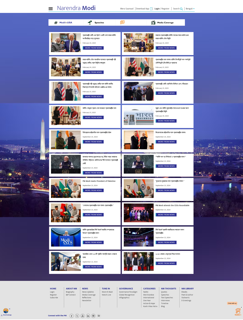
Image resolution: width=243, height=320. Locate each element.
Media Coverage (165, 23)
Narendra (76, 8)
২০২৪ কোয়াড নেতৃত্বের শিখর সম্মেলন (168, 254)
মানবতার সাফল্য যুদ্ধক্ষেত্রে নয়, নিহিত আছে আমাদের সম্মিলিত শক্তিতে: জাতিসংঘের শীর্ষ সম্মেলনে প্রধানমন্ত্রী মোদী (100, 160)
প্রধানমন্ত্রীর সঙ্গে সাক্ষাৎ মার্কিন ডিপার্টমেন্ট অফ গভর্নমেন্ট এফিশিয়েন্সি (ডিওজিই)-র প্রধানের (173, 61)
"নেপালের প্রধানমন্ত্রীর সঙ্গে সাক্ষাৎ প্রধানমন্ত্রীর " (98, 205)
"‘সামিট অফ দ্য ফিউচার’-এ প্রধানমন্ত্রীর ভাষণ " (171, 156)
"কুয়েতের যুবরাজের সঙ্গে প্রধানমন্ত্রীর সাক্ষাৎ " (170, 181)
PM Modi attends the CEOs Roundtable (172, 205)
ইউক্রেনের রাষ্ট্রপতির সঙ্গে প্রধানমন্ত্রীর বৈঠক (97, 132)
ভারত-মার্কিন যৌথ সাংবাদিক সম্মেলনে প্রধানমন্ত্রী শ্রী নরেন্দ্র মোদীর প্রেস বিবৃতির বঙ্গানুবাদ (99, 61)
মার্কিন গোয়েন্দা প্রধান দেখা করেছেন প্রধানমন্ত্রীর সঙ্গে (99, 108)
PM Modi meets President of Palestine (99, 181)
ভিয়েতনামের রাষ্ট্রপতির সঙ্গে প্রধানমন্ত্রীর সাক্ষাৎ (171, 132)
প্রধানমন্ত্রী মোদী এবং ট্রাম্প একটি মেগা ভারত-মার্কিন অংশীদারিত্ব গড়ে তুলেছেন (99, 37)
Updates (130, 23)
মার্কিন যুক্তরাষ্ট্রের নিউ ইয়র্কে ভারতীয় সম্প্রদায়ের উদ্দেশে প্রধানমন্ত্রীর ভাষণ (98, 231)
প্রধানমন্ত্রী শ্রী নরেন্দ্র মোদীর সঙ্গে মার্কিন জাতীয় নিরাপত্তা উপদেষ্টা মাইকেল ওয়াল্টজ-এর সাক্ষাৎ (98, 85)
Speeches (99, 23)
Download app (7, 315)
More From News (93, 48)
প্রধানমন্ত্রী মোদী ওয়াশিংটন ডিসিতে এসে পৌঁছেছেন (172, 83)
